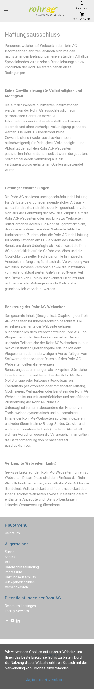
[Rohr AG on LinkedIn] (18, 621)
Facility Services (17, 611)
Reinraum (12, 533)
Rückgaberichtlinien (20, 582)
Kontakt (11, 557)
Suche (9, 552)
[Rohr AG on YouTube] (12, 621)
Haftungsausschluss (20, 577)
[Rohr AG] (47, 11)
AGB (8, 562)
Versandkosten (16, 587)
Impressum (13, 572)
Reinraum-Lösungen (20, 606)
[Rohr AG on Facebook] (7, 621)
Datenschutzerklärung (22, 567)
